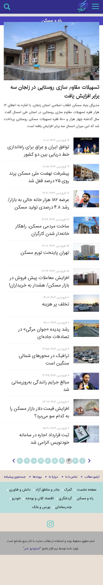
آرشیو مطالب (92, 477)
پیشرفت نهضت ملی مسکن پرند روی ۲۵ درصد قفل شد (39, 177)
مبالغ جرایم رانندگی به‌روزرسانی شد (40, 386)
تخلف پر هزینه (55, 304)
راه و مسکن (85, 499)
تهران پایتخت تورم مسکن (44, 253)
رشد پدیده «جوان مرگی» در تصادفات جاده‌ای (43, 333)
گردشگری (65, 499)
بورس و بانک (41, 507)
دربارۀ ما (53, 477)
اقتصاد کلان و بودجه (40, 499)
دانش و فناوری (19, 490)
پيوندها (37, 477)
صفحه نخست (86, 490)
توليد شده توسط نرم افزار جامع (50, 548)
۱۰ (19, 461)
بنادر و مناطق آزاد (47, 490)
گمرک (68, 490)
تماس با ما (71, 477)
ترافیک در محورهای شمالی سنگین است (44, 359)
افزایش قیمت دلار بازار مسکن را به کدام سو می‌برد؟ (39, 412)
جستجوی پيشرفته (15, 477)
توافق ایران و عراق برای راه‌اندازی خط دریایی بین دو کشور (38, 151)
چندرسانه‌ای (63, 507)
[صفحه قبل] (89, 460)
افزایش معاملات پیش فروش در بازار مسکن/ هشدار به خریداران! (39, 282)
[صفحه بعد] (14, 460)
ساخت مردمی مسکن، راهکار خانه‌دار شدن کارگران (42, 230)
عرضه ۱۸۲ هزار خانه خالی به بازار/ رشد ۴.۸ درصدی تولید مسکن (38, 204)
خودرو (16, 499)
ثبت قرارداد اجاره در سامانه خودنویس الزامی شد (44, 439)
